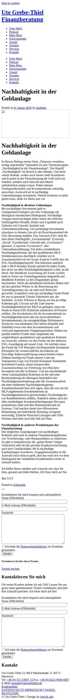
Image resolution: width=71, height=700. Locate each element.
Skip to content (11, 3)
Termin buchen (11, 568)
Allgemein (19, 484)
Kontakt (14, 52)
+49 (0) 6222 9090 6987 (54, 679)
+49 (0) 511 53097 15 (20, 679)
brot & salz (46, 696)
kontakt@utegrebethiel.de (26, 683)
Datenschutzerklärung (34, 546)
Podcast (13, 31)
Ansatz (13, 42)
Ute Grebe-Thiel (23, 16)
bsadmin (41, 107)
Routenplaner (10, 686)
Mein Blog (15, 35)
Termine (14, 45)
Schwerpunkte (17, 38)
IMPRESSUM (33, 690)
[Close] (3, 489)
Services (14, 48)
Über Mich (15, 28)
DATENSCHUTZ (13, 690)
